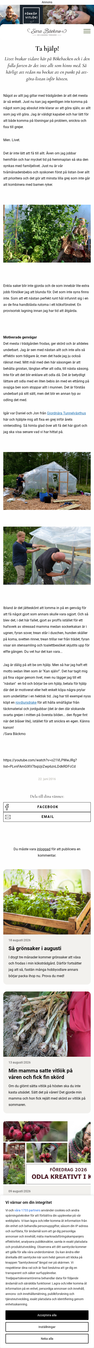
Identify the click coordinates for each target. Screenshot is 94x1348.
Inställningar (47, 1327)
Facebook (47, 807)
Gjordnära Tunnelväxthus (66, 413)
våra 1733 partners (27, 1210)
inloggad (43, 849)
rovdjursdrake (26, 702)
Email (48, 817)
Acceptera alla (47, 1315)
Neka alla (47, 1338)
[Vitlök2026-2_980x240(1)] (47, 16)
